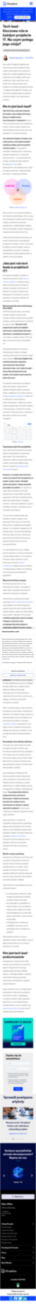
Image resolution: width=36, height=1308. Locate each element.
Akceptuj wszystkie (18, 675)
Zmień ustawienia (18, 671)
